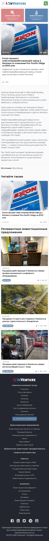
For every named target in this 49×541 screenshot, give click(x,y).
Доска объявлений (24, 405)
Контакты (24, 411)
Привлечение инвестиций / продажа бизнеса (24, 449)
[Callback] (46, 3)
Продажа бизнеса (24, 432)
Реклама (24, 395)
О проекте (24, 389)
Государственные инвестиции (24, 469)
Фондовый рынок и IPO (24, 475)
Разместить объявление (26, 419)
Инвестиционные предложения (24, 425)
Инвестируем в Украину (25, 500)
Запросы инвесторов (24, 445)
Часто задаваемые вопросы (24, 408)
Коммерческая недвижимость (24, 435)
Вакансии (24, 402)
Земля (24, 439)
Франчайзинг (24, 442)
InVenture (24, 385)
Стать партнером (24, 392)
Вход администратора (24, 415)
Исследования (24, 491)
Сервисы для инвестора (25, 453)
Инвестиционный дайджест (24, 488)
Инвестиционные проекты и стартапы (24, 429)
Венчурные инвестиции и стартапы (24, 466)
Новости (24, 459)
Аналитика (24, 484)
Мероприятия (24, 513)
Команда (24, 399)
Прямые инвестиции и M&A (24, 462)
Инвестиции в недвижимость (25, 478)
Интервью (24, 497)
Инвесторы (24, 510)
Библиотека (24, 507)
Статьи (24, 494)
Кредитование (24, 472)
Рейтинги (24, 504)
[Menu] (3, 3)
